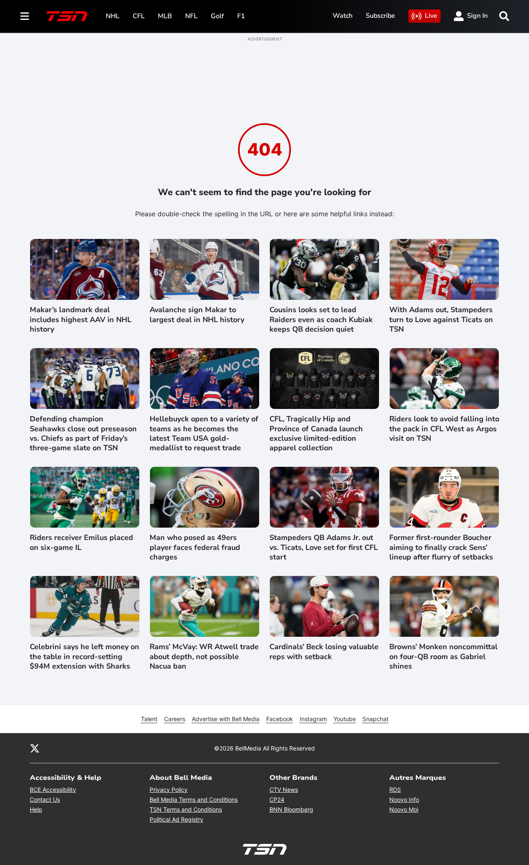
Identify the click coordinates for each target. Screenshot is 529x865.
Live (431, 15)
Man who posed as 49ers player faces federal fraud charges (195, 547)
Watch (343, 15)
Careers (174, 718)
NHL (112, 16)
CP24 (276, 799)
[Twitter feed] (35, 748)
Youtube (345, 718)
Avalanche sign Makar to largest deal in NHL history (197, 314)
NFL (191, 16)
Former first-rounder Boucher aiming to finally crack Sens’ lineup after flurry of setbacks (441, 547)
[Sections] (25, 16)
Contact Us (45, 799)
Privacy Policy (169, 789)
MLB (165, 16)
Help (36, 809)
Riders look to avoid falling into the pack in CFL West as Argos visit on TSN (444, 428)
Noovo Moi (403, 809)
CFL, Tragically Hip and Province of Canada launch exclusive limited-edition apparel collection (316, 433)
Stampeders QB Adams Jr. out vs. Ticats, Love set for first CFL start (323, 547)
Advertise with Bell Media (226, 718)
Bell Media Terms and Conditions (194, 799)
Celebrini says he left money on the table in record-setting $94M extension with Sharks (84, 656)
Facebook (279, 718)
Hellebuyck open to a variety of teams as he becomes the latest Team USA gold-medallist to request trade (204, 433)
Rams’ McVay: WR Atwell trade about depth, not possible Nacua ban (204, 656)
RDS (395, 789)
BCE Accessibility (53, 789)
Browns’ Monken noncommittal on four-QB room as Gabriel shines (443, 656)
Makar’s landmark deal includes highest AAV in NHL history (80, 319)
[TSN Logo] (67, 16)
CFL (139, 16)
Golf (217, 16)
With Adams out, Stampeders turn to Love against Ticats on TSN (441, 319)
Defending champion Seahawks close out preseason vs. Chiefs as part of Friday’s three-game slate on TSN (83, 433)
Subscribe (380, 15)
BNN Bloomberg (291, 809)
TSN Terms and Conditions (186, 809)
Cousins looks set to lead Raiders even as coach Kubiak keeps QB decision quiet (321, 319)
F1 (241, 16)
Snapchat (375, 718)
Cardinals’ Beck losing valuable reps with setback (324, 651)
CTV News (283, 789)
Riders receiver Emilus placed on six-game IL (81, 542)
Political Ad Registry (176, 819)
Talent (149, 718)
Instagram (313, 718)
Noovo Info (404, 799)
